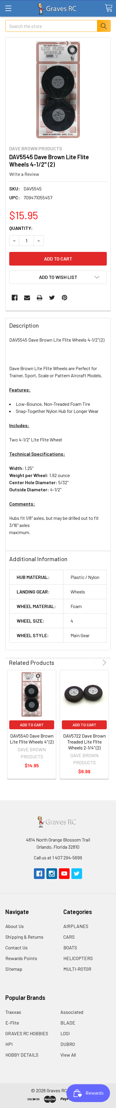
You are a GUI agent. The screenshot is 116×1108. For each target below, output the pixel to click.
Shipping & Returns (24, 937)
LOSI (65, 1033)
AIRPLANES (75, 926)
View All (68, 1055)
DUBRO (67, 1044)
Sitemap (13, 969)
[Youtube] (64, 873)
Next (103, 662)
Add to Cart (32, 724)
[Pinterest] (64, 297)
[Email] (27, 297)
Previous (96, 662)
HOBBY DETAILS (21, 1055)
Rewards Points (21, 958)
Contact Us (16, 947)
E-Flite (12, 1022)
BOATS (70, 947)
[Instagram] (51, 873)
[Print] (39, 297)
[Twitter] (52, 297)
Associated (71, 1012)
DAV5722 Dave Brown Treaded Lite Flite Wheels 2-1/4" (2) (84, 741)
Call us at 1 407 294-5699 (58, 857)
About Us (14, 926)
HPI (8, 1044)
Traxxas (13, 1012)
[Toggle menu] (8, 8)
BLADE (67, 1022)
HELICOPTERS (78, 958)
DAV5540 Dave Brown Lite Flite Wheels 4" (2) (32, 738)
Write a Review (24, 174)
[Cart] (108, 8)
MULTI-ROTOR (77, 969)
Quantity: (21, 228)
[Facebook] (14, 297)
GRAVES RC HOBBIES (26, 1033)
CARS (69, 937)
